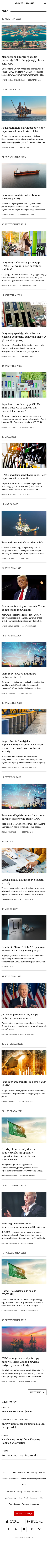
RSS (24, 1485)
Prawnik (5, 1435)
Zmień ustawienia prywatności (33, 1479)
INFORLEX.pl (36, 1492)
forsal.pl (19, 1492)
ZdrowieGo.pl (23, 1498)
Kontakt (6, 1472)
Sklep (41, 1498)
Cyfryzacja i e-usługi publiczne (15, 1420)
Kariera (42, 1472)
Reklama (21, 1472)
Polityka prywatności (10, 1479)
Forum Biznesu (14, 1504)
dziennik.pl (11, 1492)
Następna (35, 1392)
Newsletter (34, 1498)
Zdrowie (5, 1451)
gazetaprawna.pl (11, 1498)
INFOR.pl (27, 1492)
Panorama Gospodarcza (30, 1504)
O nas (13, 1472)
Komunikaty (32, 1472)
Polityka (5, 1407)
